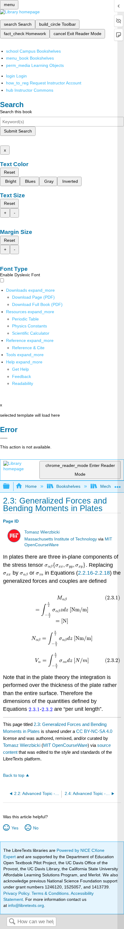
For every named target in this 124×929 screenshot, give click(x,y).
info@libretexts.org (25, 905)
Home (31, 486)
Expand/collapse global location (117, 484)
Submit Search (18, 131)
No (35, 828)
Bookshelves (68, 486)
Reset (9, 172)
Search (12, 922)
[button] (21, 376)
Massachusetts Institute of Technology (60, 539)
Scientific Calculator (30, 333)
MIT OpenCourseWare (65, 745)
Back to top (13, 775)
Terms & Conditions (50, 893)
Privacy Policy (16, 893)
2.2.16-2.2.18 (94, 573)
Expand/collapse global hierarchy (10, 486)
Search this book (16, 111)
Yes (14, 828)
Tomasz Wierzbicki (42, 532)
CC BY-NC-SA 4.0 (94, 731)
